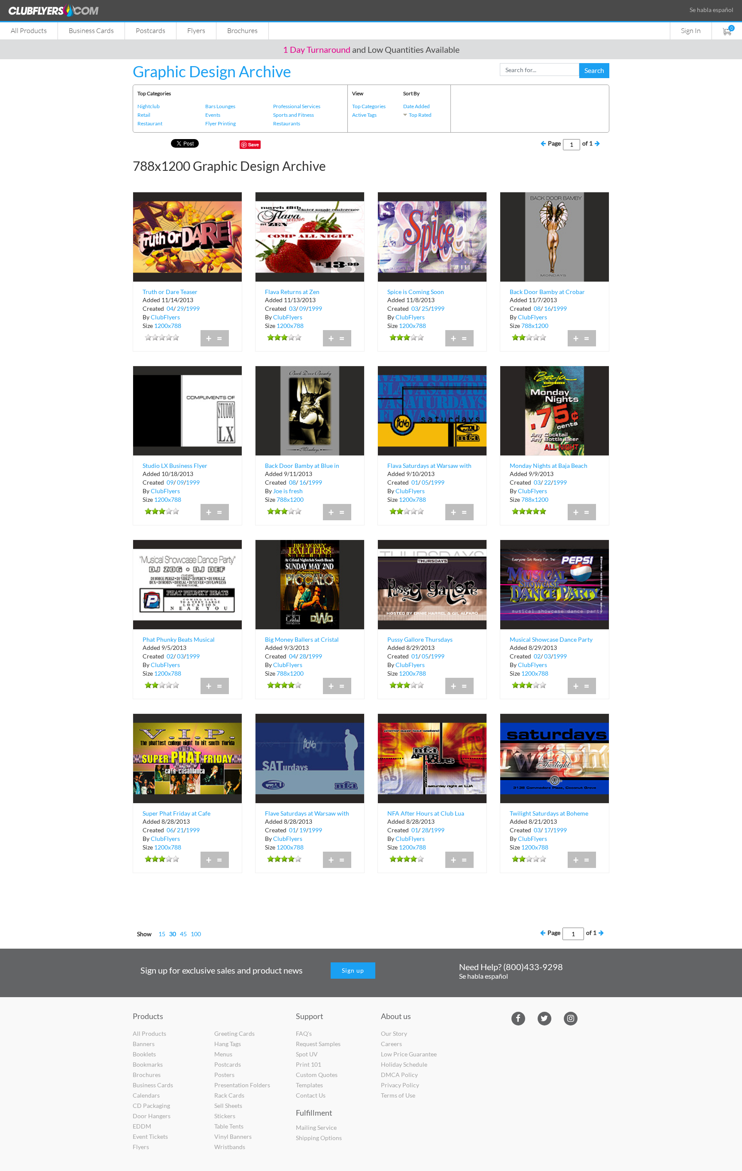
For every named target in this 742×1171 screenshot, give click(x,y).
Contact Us (310, 1095)
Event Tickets (150, 1136)
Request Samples (318, 1043)
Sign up (353, 970)
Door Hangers (151, 1115)
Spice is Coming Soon (415, 291)
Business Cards (91, 30)
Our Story (394, 1033)
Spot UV (307, 1054)
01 (414, 482)
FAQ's (304, 1033)
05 (425, 482)
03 (292, 308)
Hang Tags (227, 1043)
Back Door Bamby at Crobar (547, 291)
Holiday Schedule (404, 1064)
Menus (223, 1054)
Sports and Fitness (293, 115)
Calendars (146, 1095)
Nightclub (148, 106)
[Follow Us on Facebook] (518, 1017)
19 (302, 830)
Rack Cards (229, 1095)
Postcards (150, 30)
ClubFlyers (165, 317)
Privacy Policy (400, 1085)
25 (425, 308)
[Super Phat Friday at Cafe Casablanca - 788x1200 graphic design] (187, 757)
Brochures (242, 30)
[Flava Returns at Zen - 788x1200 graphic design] (309, 236)
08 (537, 308)
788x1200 (534, 325)
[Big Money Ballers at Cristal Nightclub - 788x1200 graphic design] (309, 583)
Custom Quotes (317, 1074)
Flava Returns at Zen (292, 291)
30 (172, 933)
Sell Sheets (228, 1105)
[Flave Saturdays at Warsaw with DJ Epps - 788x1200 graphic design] (309, 757)
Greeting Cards (234, 1033)
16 (547, 308)
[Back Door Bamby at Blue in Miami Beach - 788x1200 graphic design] (309, 409)
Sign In (691, 30)
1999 (193, 308)
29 (180, 308)
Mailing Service (316, 1127)
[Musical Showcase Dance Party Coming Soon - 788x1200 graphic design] (554, 583)
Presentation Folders (242, 1085)
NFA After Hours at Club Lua (425, 813)
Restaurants (286, 123)
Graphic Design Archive (212, 71)
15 (161, 933)
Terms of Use (398, 1095)
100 (196, 933)
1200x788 (167, 325)
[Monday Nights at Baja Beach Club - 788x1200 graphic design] (554, 409)
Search (594, 70)
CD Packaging (151, 1105)
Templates (309, 1085)
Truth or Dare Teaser (170, 291)
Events (212, 115)
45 (183, 933)
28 (302, 656)
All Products (29, 30)
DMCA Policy (399, 1074)
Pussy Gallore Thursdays (420, 639)
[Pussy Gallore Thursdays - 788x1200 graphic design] (432, 583)
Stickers (224, 1115)
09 (302, 308)
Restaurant (149, 123)
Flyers (196, 30)
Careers (391, 1043)
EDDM (142, 1126)
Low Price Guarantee (409, 1054)
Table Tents (228, 1126)
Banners (144, 1043)
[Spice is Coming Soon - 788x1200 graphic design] (432, 236)
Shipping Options (319, 1137)
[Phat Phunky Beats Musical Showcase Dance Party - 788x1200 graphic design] (187, 583)
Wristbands (229, 1146)
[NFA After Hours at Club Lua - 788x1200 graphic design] (432, 757)
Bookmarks (148, 1064)
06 (170, 830)
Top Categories (369, 106)
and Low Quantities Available (371, 49)
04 (170, 308)
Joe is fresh (288, 490)
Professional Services (296, 106)
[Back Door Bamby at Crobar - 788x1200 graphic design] (554, 236)
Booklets (144, 1054)
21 (180, 830)
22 (547, 482)
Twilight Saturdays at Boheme (549, 813)
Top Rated (420, 115)
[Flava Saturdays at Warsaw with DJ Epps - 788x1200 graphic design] (432, 409)
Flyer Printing (220, 123)
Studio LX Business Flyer (175, 465)
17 (547, 830)
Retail (143, 115)
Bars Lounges (220, 106)
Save (253, 144)
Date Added (416, 106)
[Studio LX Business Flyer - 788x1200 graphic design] (187, 409)
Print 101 (308, 1064)
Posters (224, 1074)
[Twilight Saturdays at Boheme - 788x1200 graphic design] (554, 757)
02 (170, 656)
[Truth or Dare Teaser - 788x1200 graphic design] (187, 236)
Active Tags (364, 115)
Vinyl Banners (233, 1136)
